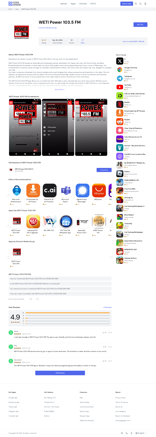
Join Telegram (120, 411)
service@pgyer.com (122, 420)
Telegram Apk (14, 411)
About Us (118, 407)
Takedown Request (87, 420)
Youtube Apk (13, 416)
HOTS (93, 3)
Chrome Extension (87, 407)
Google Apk (13, 398)
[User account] (145, 4)
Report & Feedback (122, 416)
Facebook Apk (14, 402)
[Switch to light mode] (141, 4)
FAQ (81, 398)
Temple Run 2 (49, 402)
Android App (84, 402)
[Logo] (15, 3)
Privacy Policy (120, 398)
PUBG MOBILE (49, 411)
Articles (83, 3)
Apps (73, 3)
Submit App (126, 4)
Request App (85, 416)
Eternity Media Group (48, 28)
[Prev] (13, 127)
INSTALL (140, 24)
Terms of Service (121, 402)
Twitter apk (13, 407)
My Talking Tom (50, 398)
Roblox (46, 416)
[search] (136, 4)
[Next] (107, 127)
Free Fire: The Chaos (51, 407)
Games (63, 3)
